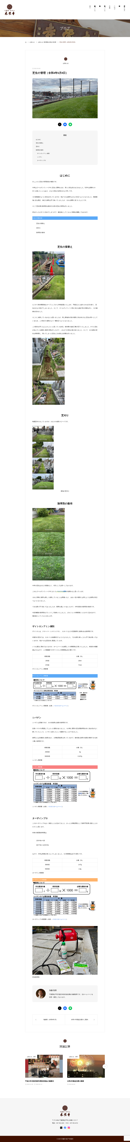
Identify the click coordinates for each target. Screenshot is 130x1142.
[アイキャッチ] (44, 1066)
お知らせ (40, 42)
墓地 (50, 42)
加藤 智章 (53, 990)
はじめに (38, 139)
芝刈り (38, 146)
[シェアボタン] (59, 124)
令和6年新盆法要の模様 (75, 1081)
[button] (25, 1066)
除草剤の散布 (39, 150)
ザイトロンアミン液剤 (43, 153)
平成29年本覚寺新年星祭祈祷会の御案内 (39, 1081)
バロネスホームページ (61, 705)
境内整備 (46, 42)
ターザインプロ (41, 160)
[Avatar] (41, 994)
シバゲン (39, 157)
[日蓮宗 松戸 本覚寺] (9, 9)
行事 (34, 1056)
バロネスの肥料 (61, 591)
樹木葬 (54, 42)
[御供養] (99, 9)
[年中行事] (119, 9)
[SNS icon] (61, 1128)
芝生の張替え (39, 143)
